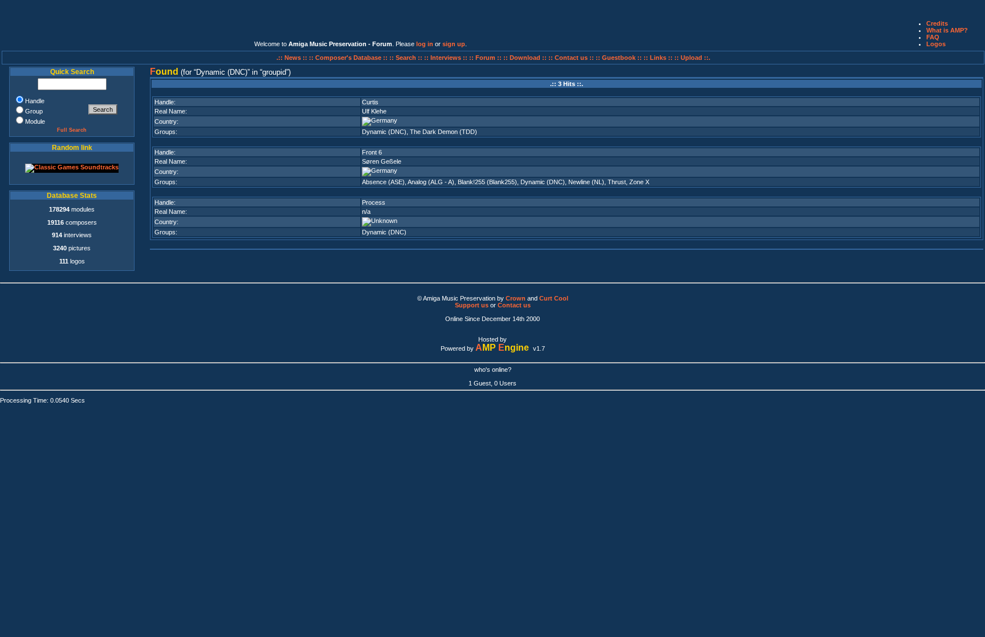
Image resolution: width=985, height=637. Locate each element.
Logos (936, 43)
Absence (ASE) (383, 181)
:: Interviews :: (446, 57)
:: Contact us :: (571, 57)
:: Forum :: (486, 57)
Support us (472, 305)
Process (373, 202)
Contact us (514, 305)
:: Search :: (406, 57)
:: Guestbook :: (619, 57)
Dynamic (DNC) (384, 131)
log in (424, 43)
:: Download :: (525, 57)
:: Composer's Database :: (349, 57)
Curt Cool (553, 298)
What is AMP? (947, 30)
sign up (453, 43)
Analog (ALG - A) (431, 181)
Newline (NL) (586, 181)
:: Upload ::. (692, 57)
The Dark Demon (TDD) (443, 131)
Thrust (617, 181)
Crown (516, 298)
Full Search (72, 130)
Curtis (370, 102)
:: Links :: (658, 57)
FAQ (932, 37)
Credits (937, 23)
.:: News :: (292, 57)
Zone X (639, 181)
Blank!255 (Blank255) (487, 181)
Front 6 (372, 152)
